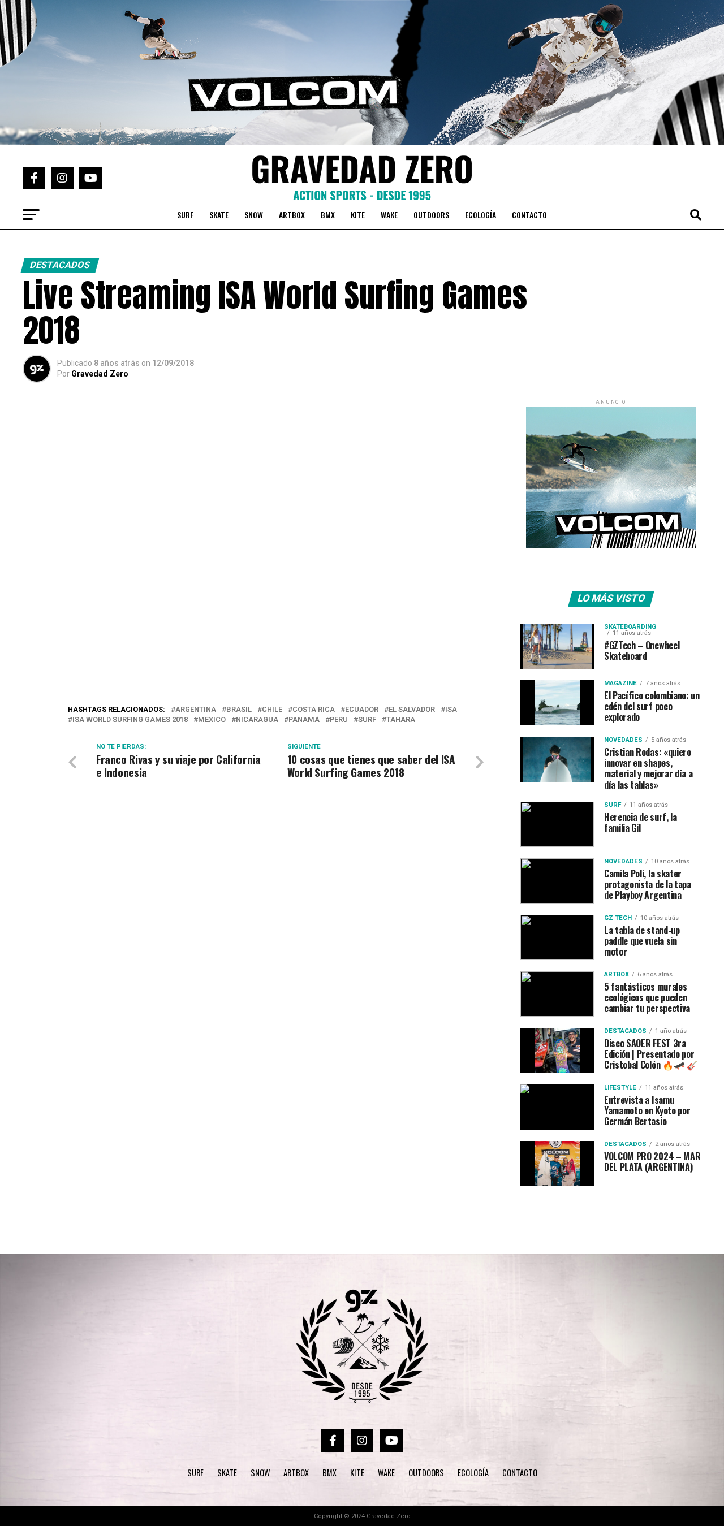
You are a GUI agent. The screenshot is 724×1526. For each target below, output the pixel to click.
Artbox (292, 215)
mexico (212, 720)
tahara (400, 720)
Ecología (480, 215)
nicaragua (257, 720)
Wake (389, 215)
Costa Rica (313, 710)
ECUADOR (361, 710)
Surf (185, 215)
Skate (219, 215)
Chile (272, 710)
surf (367, 720)
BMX (328, 215)
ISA (451, 710)
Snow (253, 215)
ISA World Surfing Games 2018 (130, 720)
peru (339, 720)
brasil (239, 710)
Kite (358, 215)
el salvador (412, 710)
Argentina (195, 710)
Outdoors (431, 215)
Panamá (304, 720)
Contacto (529, 215)
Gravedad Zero (99, 373)
